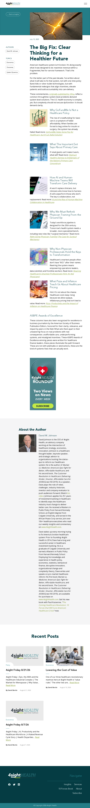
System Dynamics (12, 72)
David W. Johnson (12, 51)
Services (78, 784)
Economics (10, 62)
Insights (67, 784)
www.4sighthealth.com (51, 527)
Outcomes (10, 67)
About (79, 789)
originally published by (61, 94)
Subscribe (77, 793)
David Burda (12, 690)
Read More (10, 685)
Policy (8, 665)
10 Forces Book (65, 789)
